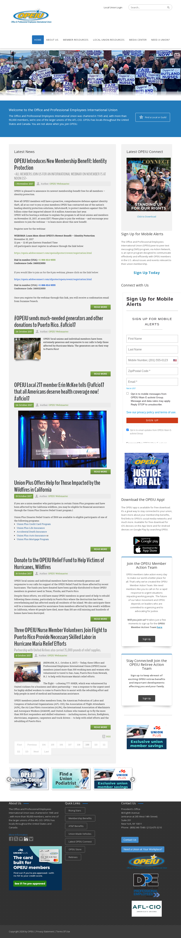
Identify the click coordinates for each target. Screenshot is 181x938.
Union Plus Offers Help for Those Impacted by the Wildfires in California (57, 486)
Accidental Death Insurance (32, 531)
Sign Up (147, 639)
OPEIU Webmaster (59, 183)
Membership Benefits (80, 818)
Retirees (73, 857)
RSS (108, 736)
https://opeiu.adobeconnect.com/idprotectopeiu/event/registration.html (53, 279)
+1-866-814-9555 (47, 259)
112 (18, 751)
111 (104, 744)
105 (52, 744)
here (159, 627)
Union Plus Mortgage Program (33, 539)
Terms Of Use (63, 931)
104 (44, 744)
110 (95, 744)
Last (46, 751)
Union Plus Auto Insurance (31, 535)
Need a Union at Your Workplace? (143, 849)
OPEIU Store (75, 849)
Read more (100, 307)
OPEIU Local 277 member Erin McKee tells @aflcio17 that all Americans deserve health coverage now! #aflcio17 (59, 392)
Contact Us (130, 839)
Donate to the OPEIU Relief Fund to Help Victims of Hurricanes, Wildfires (59, 563)
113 (26, 751)
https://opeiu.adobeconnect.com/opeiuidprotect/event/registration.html (53, 253)
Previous (32, 744)
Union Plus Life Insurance (31, 527)
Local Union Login (113, 7)
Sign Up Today (147, 272)
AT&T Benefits (76, 826)
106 (61, 744)
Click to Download (146, 216)
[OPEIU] (31, 15)
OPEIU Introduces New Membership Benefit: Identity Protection (60, 164)
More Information (18, 834)
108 (78, 744)
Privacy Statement (45, 931)
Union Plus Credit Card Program (34, 524)
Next (36, 751)
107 (70, 744)
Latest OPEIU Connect (80, 841)
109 (87, 744)
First (19, 744)
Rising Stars (75, 810)
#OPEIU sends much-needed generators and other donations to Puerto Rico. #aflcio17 (58, 321)
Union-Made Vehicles (80, 833)
